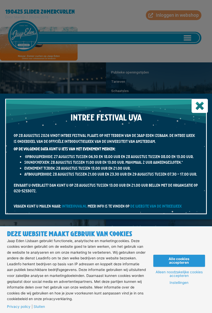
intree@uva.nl (74, 206)
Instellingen (179, 283)
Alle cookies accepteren (179, 261)
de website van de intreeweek (156, 206)
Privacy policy (19, 307)
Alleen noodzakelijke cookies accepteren (179, 273)
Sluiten (39, 307)
